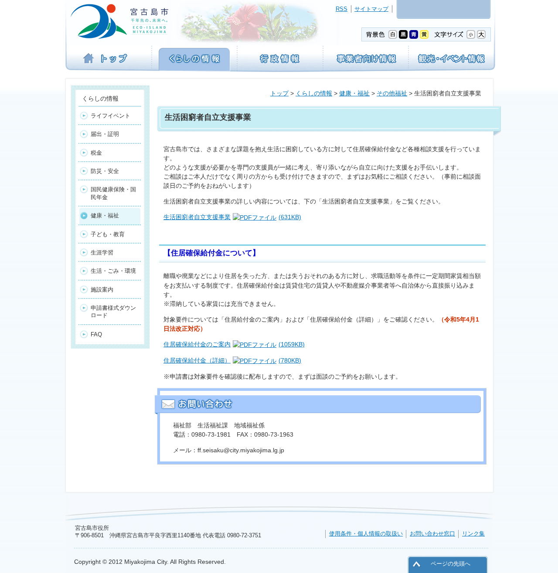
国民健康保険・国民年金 (113, 193)
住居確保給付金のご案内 (234, 344)
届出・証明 (105, 134)
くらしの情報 (314, 93)
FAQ (96, 334)
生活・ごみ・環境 (113, 271)
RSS (341, 9)
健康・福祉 (354, 93)
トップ (279, 93)
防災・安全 (105, 171)
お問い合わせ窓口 (432, 533)
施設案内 (102, 289)
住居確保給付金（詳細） (232, 360)
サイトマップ (371, 9)
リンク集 (473, 533)
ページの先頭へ (450, 563)
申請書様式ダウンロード (113, 312)
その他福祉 (392, 93)
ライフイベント (110, 115)
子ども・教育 (108, 234)
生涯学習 (102, 252)
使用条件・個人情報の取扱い (366, 533)
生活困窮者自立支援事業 (232, 217)
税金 (96, 152)
